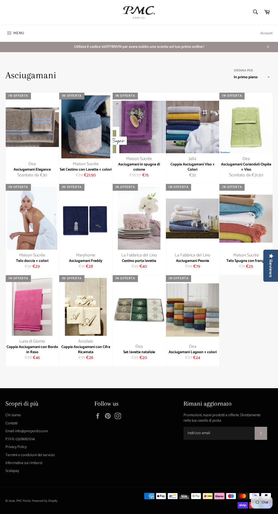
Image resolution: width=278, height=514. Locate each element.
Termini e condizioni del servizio (30, 455)
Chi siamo (13, 415)
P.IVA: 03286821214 (20, 439)
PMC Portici (23, 501)
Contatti (11, 423)
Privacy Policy (16, 447)
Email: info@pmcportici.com (26, 431)
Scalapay (12, 471)
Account (266, 33)
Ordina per (243, 70)
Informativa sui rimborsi (23, 463)
